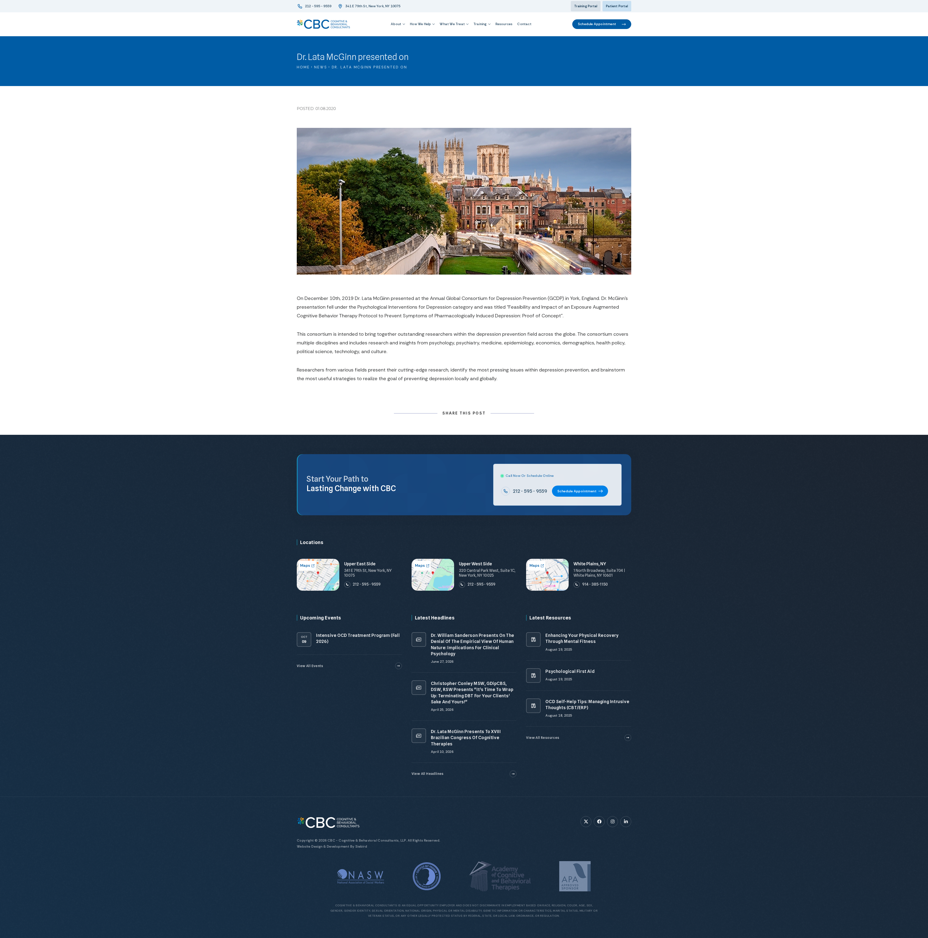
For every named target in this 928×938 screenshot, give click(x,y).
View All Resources (542, 738)
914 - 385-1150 (595, 584)
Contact (524, 24)
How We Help (420, 24)
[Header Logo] (323, 24)
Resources (504, 24)
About (396, 24)
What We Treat (452, 24)
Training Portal (585, 6)
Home (303, 67)
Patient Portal (617, 6)
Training (480, 24)
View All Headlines (428, 774)
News (320, 67)
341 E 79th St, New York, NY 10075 (372, 6)
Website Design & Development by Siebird (332, 846)
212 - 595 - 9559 (318, 6)
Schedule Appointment (597, 24)
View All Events (310, 666)
